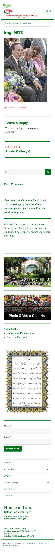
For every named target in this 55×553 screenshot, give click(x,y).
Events (7, 476)
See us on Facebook (17, 337)
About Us (9, 469)
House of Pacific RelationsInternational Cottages (16, 517)
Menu (48, 11)
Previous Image (12, 23)
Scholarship (10, 489)
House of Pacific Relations (20, 333)
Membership (11, 482)
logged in (24, 128)
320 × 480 (21, 107)
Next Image (27, 23)
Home (7, 462)
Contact (8, 495)
